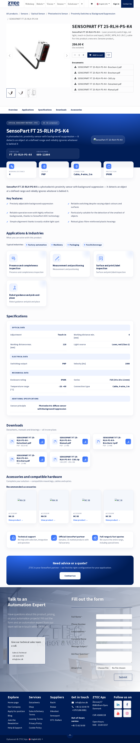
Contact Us (127, 4)
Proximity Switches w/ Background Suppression (93, 13)
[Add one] (83, 55)
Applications (28, 109)
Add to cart (97, 55)
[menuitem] (29, 4)
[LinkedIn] (118, 704)
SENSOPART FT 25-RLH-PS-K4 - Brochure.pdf (99, 72)
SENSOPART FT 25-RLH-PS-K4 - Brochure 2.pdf (100, 67)
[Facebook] (127, 704)
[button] (9, 55)
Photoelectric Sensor (58, 13)
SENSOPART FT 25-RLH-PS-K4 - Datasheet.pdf (99, 84)
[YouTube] (118, 713)
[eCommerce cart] (92, 4)
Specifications (45, 109)
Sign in (116, 4)
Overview (13, 109)
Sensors (24, 13)
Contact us (70, 575)
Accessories (76, 109)
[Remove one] (74, 55)
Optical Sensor (38, 13)
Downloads (61, 109)
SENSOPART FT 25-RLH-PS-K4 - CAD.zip (96, 78)
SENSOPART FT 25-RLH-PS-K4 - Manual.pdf (98, 89)
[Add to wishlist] (109, 55)
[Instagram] (127, 713)
